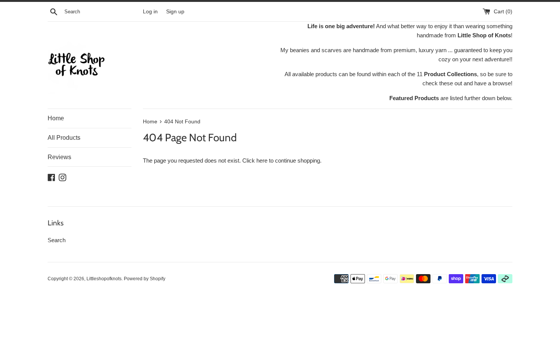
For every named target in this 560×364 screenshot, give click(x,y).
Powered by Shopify (144, 278)
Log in (150, 11)
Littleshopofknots (104, 278)
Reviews (59, 157)
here (261, 160)
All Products (64, 137)
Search (57, 240)
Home (56, 118)
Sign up (175, 11)
